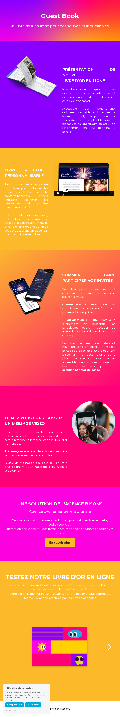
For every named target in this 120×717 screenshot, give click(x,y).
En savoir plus (60, 542)
